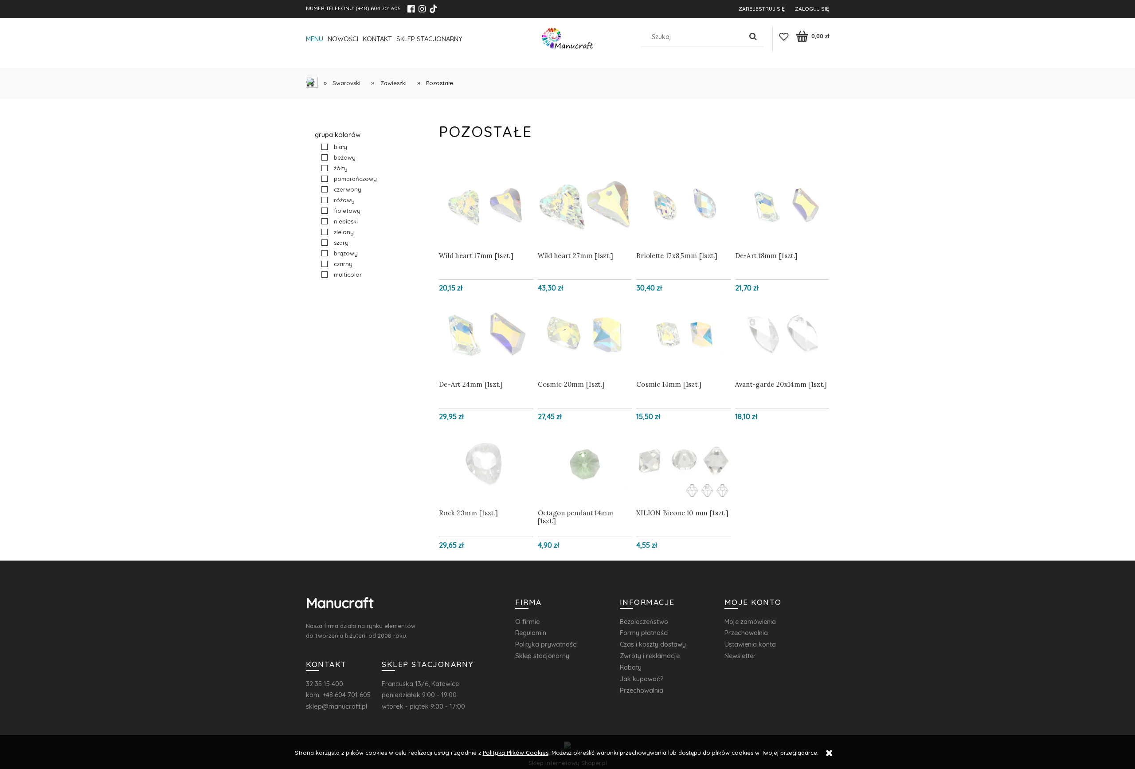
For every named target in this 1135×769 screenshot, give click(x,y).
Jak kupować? (642, 679)
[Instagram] (422, 9)
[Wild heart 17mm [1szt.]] (486, 205)
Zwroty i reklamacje (650, 655)
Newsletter (740, 655)
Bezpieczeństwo (644, 621)
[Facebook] (411, 9)
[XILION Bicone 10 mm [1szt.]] (683, 463)
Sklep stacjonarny (542, 655)
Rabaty (631, 667)
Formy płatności (644, 632)
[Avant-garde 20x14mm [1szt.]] (782, 334)
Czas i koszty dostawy (653, 644)
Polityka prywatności (546, 644)
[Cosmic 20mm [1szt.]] (585, 334)
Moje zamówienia (750, 621)
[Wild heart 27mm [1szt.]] (585, 205)
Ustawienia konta (750, 644)
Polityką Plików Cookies (515, 752)
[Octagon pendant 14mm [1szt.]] (585, 463)
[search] (753, 37)
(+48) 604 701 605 (378, 8)
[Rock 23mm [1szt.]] (486, 463)
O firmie (527, 621)
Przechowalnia (641, 690)
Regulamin (530, 632)
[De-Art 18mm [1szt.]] (782, 205)
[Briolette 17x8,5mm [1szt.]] (683, 205)
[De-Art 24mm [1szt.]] (486, 334)
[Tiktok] (433, 9)
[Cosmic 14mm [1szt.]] (683, 334)
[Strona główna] (567, 41)
